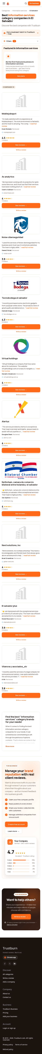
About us (6, 993)
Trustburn (10, 948)
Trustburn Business (10, 1009)
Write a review (21, 150)
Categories (6, 11)
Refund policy (8, 1049)
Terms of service (21, 1045)
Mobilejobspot (9, 113)
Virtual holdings (10, 358)
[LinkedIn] (14, 964)
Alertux (5, 421)
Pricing (5, 1012)
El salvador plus (9, 606)
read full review (30, 187)
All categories (8, 974)
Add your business (10, 1016)
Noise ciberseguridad (12, 237)
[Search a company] (26, 3)
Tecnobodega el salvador (14, 298)
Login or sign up (9, 1028)
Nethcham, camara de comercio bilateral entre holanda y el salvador (20, 483)
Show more (9, 746)
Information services (19, 11)
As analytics (8, 176)
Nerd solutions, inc (11, 545)
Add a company (9, 982)
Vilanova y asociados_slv (14, 666)
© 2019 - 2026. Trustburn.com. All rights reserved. (18, 1039)
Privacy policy (8, 1045)
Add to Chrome (12, 925)
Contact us (7, 997)
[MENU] (4, 3)
